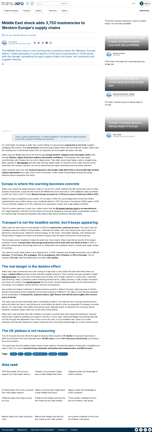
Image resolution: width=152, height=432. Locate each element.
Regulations (22, 430)
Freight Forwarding (11, 11)
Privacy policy (8, 430)
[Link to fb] (141, 430)
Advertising (144, 11)
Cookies (73, 430)
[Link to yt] (136, 430)
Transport (26, 11)
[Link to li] (150, 430)
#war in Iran (63, 354)
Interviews (53, 11)
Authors (64, 11)
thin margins (22, 163)
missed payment (33, 282)
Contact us (62, 430)
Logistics (38, 11)
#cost (21, 354)
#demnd (28, 354)
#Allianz (13, 354)
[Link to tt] (145, 430)
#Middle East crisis (40, 354)
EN (133, 3)
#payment (52, 354)
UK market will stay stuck (67, 208)
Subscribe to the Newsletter (42, 430)
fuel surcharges (9, 277)
